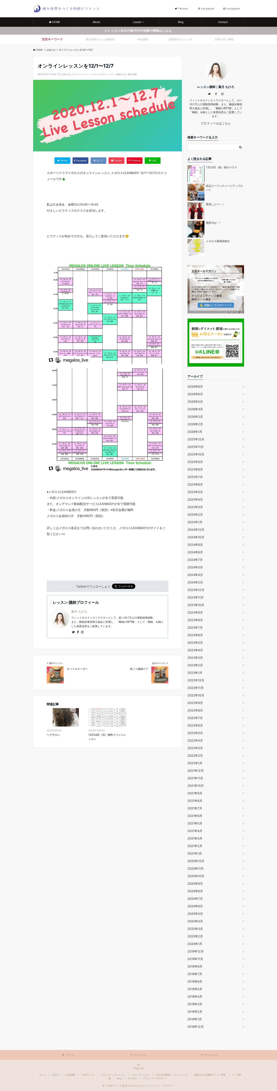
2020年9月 (195, 883)
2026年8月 (195, 386)
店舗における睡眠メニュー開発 (210, 1074)
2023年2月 (195, 665)
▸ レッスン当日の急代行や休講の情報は (138, 30)
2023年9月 (195, 612)
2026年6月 (195, 394)
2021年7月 (194, 808)
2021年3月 (194, 838)
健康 (118, 74)
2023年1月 (194, 673)
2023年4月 (195, 650)
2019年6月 (194, 981)
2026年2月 (195, 424)
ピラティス (77, 74)
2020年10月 (195, 876)
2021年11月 (195, 778)
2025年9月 (195, 462)
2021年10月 (195, 786)
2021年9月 (194, 793)
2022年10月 (195, 695)
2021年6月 (194, 816)
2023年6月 (195, 635)
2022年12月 (195, 680)
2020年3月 (195, 929)
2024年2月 (195, 582)
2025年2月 (195, 514)
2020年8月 (195, 891)
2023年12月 (195, 590)
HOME (56, 22)
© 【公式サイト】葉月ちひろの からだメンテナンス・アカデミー (138, 1085)
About (96, 22)
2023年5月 (195, 642)
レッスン (110, 74)
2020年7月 (195, 898)
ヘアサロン (53, 734)
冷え (124, 74)
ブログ (101, 74)
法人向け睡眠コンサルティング (172, 1074)
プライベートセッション (113, 1074)
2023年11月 (195, 597)
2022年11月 (195, 688)
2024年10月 (195, 537)
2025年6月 (195, 484)
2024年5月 (195, 567)
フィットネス (90, 74)
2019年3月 (194, 1004)
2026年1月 (194, 432)
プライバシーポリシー (154, 1078)
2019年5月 (194, 989)
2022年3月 (195, 748)
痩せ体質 (132, 74)
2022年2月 (195, 755)
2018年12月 (195, 1026)
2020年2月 (195, 936)
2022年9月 (195, 703)
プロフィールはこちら (216, 123)
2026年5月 (195, 401)
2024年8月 (195, 552)
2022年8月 (195, 710)
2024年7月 (195, 560)
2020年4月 (195, 921)
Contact (223, 22)
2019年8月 (194, 966)
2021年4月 (194, 831)
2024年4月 (195, 575)
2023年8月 (195, 620)
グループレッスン (141, 1074)
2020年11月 (195, 868)
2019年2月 (194, 1011)
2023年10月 (195, 605)
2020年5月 (195, 914)
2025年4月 (195, 499)
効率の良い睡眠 (224, 39)
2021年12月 (195, 770)
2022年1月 (194, 763)
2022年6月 (195, 725)
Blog (181, 22)
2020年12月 (195, 861)
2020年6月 (195, 906)
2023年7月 (195, 627)
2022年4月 (195, 740)
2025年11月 (195, 447)
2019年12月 (195, 951)
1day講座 (142, 39)
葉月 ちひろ (79, 611)
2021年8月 (194, 801)
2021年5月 (194, 823)
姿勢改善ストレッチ (180, 39)
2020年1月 (194, 944)
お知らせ (65, 74)
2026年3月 (195, 417)
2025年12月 (195, 439)
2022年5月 (195, 733)
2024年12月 (195, 529)
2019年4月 (194, 996)
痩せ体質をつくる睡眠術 (100, 39)
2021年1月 (194, 853)
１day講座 (70, 1074)
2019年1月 (194, 1019)
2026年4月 (195, 409)
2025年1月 (194, 522)
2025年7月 (195, 477)
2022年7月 (195, 718)
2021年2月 (194, 846)
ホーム (42, 1074)
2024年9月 (195, 545)
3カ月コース (88, 1074)
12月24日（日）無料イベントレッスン (107, 736)
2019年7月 (194, 974)
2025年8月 (195, 469)
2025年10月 (195, 454)
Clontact (132, 1078)
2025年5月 (195, 492)
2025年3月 (195, 507)
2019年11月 (195, 959)
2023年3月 (195, 657)
